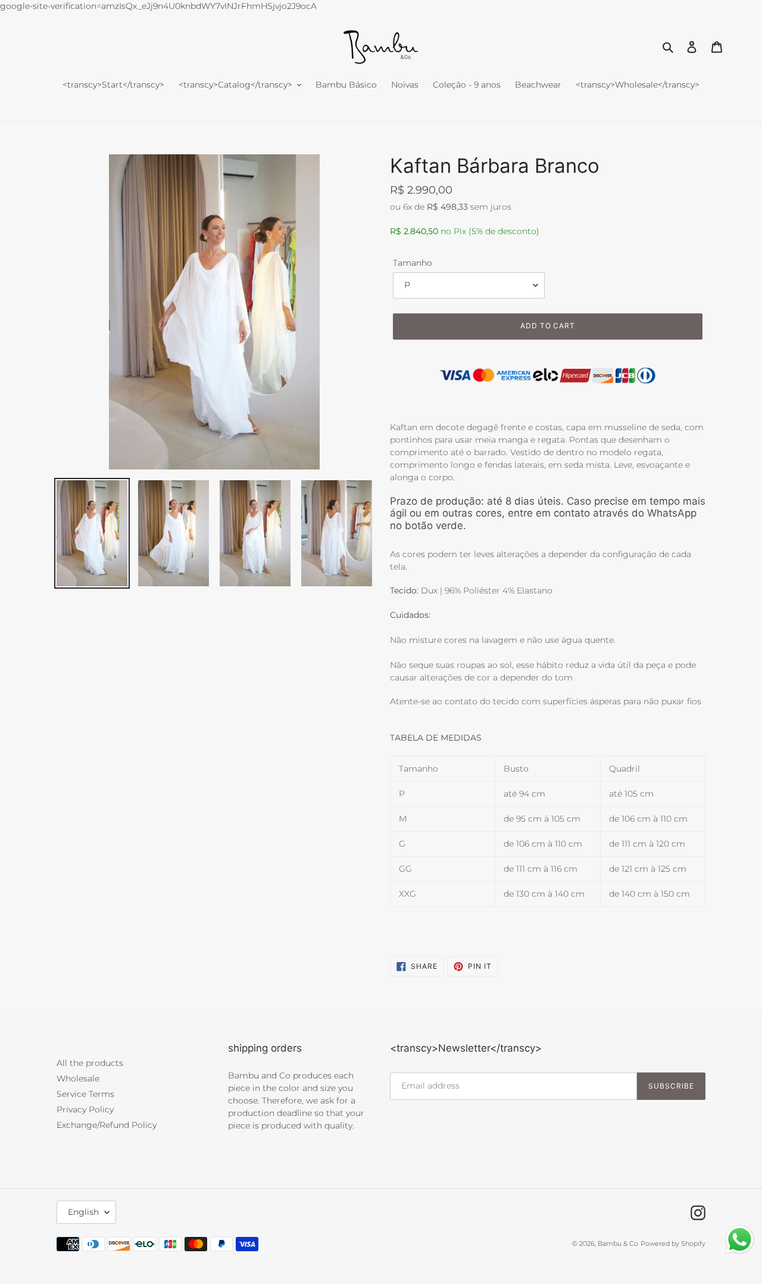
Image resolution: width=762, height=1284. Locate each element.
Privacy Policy (85, 1109)
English (83, 1212)
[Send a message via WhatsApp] (739, 1239)
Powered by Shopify (673, 1243)
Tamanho (412, 262)
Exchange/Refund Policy (107, 1125)
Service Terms (85, 1094)
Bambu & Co (618, 1243)
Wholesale (78, 1078)
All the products (90, 1063)
